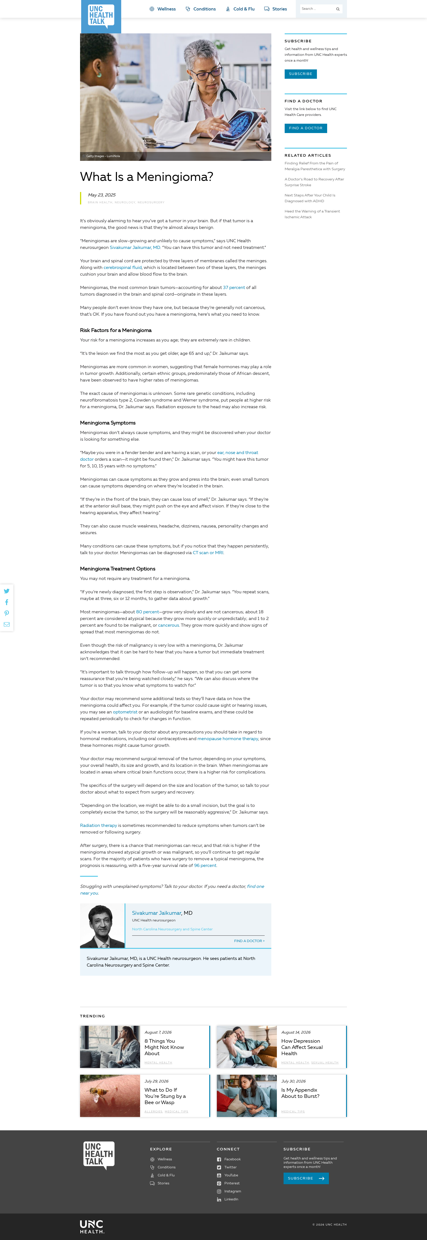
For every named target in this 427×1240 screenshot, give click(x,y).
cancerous (168, 625)
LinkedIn (231, 1199)
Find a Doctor (248, 941)
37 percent (234, 288)
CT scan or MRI (208, 553)
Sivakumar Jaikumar (156, 913)
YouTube (231, 1175)
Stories (279, 9)
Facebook (232, 1159)
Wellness (166, 9)
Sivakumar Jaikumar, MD (135, 248)
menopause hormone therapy (227, 739)
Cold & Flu (244, 9)
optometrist (125, 712)
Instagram (232, 1191)
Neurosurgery (151, 202)
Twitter (230, 1167)
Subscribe (300, 74)
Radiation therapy (98, 826)
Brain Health (100, 202)
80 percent (147, 612)
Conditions (204, 9)
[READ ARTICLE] (144, 1047)
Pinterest (232, 1183)
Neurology (125, 202)
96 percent (205, 866)
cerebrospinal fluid (123, 268)
